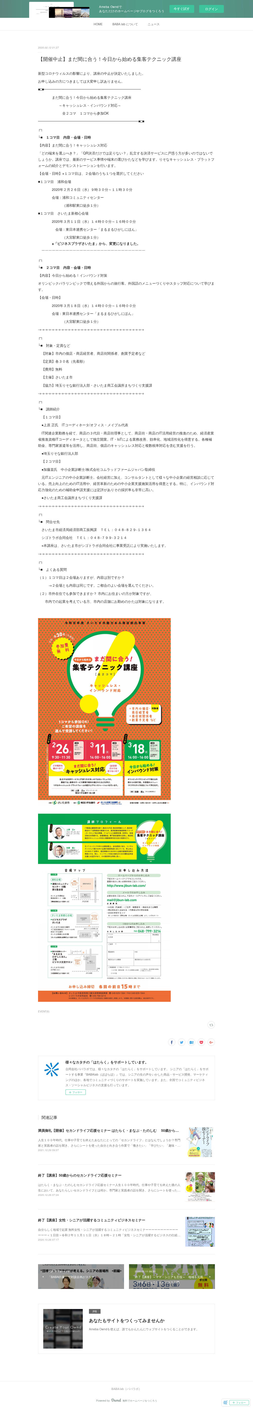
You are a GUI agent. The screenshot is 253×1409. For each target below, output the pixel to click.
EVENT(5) (43, 1011)
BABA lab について (125, 24)
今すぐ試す (182, 8)
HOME (98, 24)
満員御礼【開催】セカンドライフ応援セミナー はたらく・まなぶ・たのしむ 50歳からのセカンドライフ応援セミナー (131, 1130)
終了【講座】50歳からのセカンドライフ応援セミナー (80, 1175)
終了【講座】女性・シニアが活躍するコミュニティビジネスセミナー (91, 1219)
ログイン (211, 8)
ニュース (154, 24)
